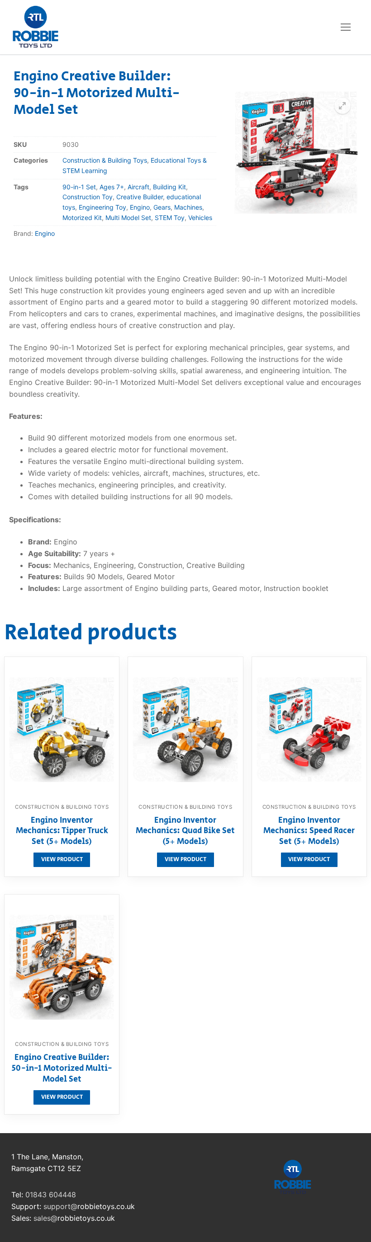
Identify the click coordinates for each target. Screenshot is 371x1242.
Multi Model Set (128, 217)
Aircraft (138, 187)
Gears (162, 207)
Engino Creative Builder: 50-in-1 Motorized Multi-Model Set (62, 1069)
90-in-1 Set (79, 187)
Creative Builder (139, 197)
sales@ (45, 1218)
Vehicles (200, 217)
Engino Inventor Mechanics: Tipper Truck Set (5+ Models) (62, 832)
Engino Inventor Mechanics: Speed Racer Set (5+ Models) (309, 832)
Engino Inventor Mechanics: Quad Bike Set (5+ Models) (185, 832)
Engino (140, 207)
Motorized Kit (82, 217)
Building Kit (169, 187)
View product (62, 859)
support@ (60, 1206)
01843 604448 (50, 1194)
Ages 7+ (112, 187)
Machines (188, 207)
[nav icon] (345, 27)
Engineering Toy (102, 207)
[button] (342, 106)
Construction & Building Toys (104, 160)
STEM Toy (170, 217)
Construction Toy (87, 197)
